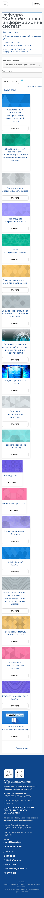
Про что (15, 128)
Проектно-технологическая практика (15, 665)
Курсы (16, 32)
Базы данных (11, 475)
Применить (10, 82)
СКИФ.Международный (15, 869)
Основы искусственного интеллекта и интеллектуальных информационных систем (15, 598)
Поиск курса (7, 71)
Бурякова (10, 90)
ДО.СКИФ (8, 852)
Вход (37, 4)
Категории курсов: (10, 60)
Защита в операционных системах (15, 414)
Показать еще (22, 748)
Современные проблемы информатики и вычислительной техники (15, 115)
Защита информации (13, 503)
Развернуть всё (35, 86)
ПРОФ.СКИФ (10, 873)
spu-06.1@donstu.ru (12, 842)
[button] (22, 81)
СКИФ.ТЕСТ (9, 856)
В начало (6, 32)
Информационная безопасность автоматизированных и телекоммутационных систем (15, 154)
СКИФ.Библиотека (13, 860)
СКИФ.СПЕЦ (10, 864)
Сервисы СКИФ (13, 846)
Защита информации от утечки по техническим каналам (15, 314)
